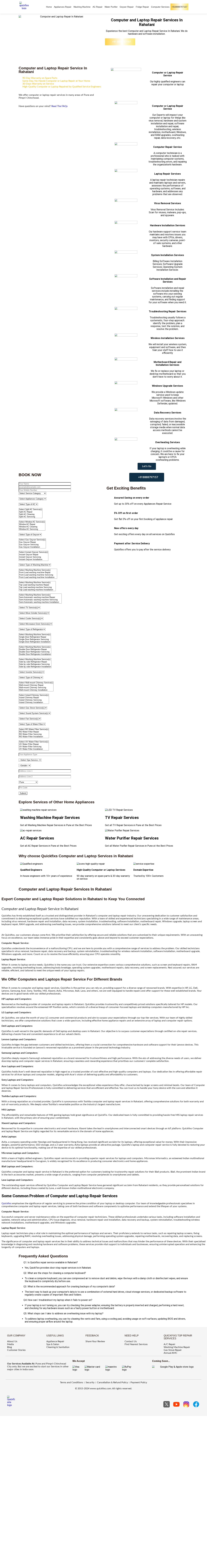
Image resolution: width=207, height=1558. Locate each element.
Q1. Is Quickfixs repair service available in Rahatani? (50, 1262)
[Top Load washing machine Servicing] (37, 587)
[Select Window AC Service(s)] (32, 522)
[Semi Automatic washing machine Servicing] (40, 600)
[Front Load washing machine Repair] (38, 572)
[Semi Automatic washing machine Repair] (40, 597)
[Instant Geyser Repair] (33, 554)
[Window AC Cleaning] (32, 527)
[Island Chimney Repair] (34, 697)
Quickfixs (7, 1203)
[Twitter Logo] (166, 1404)
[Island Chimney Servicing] (34, 700)
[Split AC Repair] (30, 512)
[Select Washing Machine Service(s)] (38, 570)
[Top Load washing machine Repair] (37, 585)
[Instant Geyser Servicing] (33, 557)
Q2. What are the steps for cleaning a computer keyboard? (54, 1273)
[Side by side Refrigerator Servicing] (35, 664)
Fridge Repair (142, 7)
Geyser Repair (127, 7)
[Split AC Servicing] (30, 517)
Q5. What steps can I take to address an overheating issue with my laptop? (63, 1313)
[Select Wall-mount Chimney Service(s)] (36, 683)
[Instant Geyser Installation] (33, 559)
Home (49, 7)
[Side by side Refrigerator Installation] (35, 666)
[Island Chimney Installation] (34, 702)
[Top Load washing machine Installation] (37, 590)
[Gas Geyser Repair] (32, 542)
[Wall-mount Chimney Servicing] (36, 687)
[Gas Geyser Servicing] (32, 544)
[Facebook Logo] (196, 1404)
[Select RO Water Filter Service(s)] (34, 729)
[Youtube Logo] (176, 1404)
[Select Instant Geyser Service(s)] (33, 552)
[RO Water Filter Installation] (34, 736)
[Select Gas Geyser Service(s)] (32, 540)
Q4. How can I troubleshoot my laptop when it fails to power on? (57, 1300)
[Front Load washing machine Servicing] (38, 575)
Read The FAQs (59, 106)
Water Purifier (111, 7)
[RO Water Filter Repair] (34, 732)
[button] (103, 1262)
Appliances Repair (62, 7)
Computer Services (160, 7)
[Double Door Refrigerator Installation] (35, 654)
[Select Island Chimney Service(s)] (34, 695)
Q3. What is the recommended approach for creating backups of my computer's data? (69, 1286)
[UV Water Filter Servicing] (34, 746)
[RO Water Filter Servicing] (34, 734)
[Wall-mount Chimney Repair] (36, 685)
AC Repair (97, 7)
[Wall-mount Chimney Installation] (36, 690)
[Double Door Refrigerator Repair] (35, 649)
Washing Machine (81, 7)
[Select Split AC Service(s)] (30, 509)
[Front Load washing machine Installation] (38, 577)
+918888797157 (179, 7)
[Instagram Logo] (186, 1404)
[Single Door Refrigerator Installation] (35, 642)
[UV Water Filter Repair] (34, 744)
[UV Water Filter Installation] (34, 749)
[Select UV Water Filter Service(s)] (34, 742)
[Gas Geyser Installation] (32, 547)
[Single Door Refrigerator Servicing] (35, 639)
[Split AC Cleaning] (30, 514)
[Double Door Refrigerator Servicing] (35, 652)
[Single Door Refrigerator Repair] (35, 637)
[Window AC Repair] (32, 524)
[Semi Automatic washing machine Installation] (40, 602)
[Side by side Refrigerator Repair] (35, 662)
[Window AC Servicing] (32, 529)
